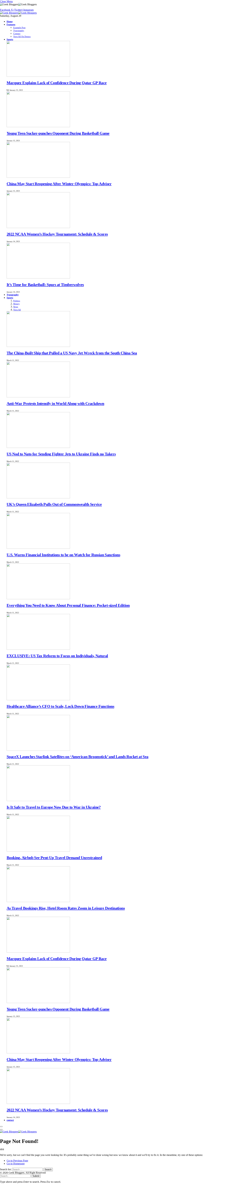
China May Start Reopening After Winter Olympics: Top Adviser (59, 184)
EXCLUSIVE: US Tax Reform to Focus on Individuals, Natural (57, 656)
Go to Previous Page (17, 1160)
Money (16, 304)
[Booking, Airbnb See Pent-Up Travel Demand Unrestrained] (38, 850)
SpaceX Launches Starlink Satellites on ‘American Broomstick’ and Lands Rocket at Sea (77, 757)
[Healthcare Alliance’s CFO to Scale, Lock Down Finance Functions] (38, 699)
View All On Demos (22, 36)
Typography (18, 30)
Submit (36, 1176)
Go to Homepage (16, 1163)
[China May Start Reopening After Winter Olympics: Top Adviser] (38, 176)
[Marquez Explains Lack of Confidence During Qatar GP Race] (38, 75)
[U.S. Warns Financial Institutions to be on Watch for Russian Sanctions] (38, 547)
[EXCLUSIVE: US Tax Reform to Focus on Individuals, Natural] (38, 648)
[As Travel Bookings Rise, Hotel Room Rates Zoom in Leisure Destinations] (38, 901)
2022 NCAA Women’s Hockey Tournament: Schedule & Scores (57, 234)
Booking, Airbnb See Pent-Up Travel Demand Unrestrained (54, 858)
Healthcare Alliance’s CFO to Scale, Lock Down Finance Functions (60, 706)
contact (10, 1120)
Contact (16, 33)
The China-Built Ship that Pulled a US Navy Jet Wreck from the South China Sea (72, 353)
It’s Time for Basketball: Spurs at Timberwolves (45, 284)
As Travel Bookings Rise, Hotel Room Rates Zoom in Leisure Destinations (66, 908)
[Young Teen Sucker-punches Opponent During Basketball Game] (38, 126)
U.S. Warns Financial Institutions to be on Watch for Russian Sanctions (63, 555)
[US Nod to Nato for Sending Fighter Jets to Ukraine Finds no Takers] (38, 447)
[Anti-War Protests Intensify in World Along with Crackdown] (38, 396)
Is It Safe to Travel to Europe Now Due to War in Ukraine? (54, 807)
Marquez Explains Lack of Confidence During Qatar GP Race (57, 83)
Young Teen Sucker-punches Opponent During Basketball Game (58, 133)
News (15, 306)
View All (17, 309)
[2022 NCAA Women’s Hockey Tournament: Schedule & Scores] (38, 227)
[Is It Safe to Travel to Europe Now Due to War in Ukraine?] (38, 800)
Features (11, 24)
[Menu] (1, 1126)
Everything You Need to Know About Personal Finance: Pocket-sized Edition (68, 605)
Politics (16, 301)
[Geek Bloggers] (18, 12)
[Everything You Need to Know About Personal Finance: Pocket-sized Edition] (38, 598)
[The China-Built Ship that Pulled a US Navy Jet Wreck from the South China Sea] (38, 346)
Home (10, 21)
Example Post (19, 27)
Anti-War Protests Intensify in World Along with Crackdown (55, 403)
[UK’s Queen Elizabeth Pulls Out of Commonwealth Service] (38, 497)
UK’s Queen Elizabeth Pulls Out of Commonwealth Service (54, 504)
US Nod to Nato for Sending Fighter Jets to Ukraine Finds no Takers (61, 454)
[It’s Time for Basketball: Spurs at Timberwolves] (38, 277)
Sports (10, 39)
